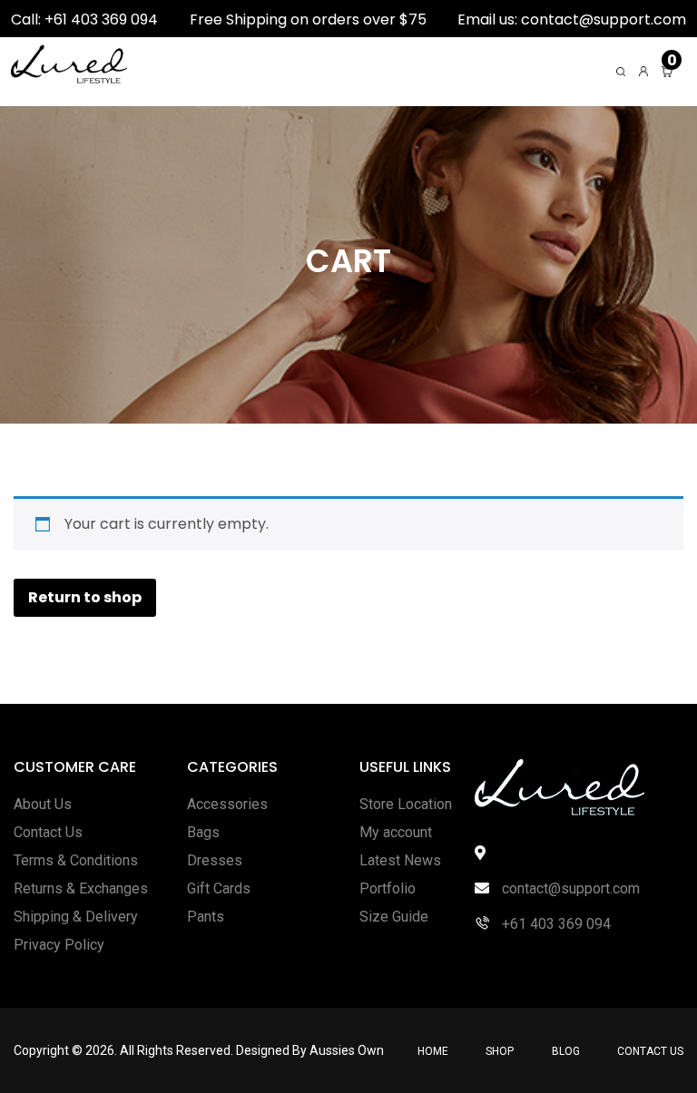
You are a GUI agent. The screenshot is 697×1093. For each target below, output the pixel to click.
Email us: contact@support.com (571, 19)
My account (395, 832)
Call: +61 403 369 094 (84, 19)
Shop (500, 1051)
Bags (203, 832)
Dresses (214, 860)
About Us (43, 804)
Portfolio (387, 888)
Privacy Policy (59, 944)
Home (432, 1051)
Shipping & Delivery (76, 916)
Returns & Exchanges (81, 888)
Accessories (227, 804)
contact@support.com (569, 888)
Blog (566, 1051)
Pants (205, 916)
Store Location (405, 804)
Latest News (400, 860)
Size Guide (393, 916)
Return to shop (85, 597)
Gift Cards (218, 888)
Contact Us (48, 832)
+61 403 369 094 (554, 923)
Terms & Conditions (76, 860)
